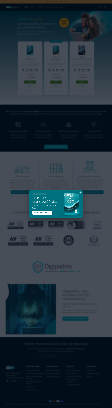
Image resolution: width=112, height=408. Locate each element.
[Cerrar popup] (80, 192)
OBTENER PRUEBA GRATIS (41, 212)
